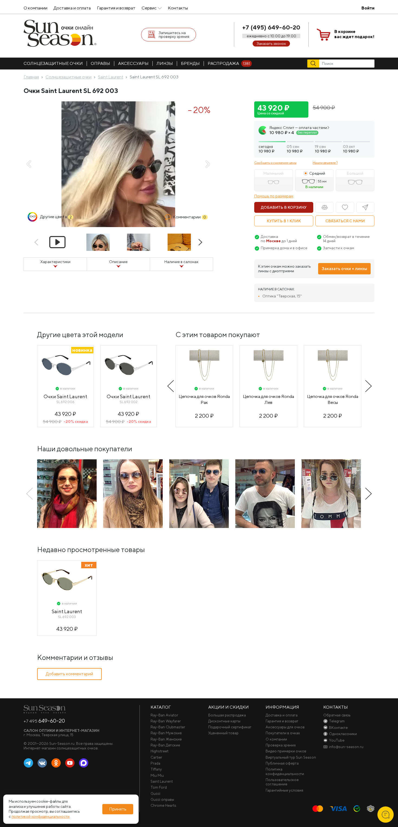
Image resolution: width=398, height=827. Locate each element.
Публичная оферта (282, 763)
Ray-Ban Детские (165, 745)
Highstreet (159, 751)
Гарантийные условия (284, 790)
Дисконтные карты (224, 721)
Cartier (156, 757)
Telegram (28, 763)
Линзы (164, 63)
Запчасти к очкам (338, 248)
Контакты (178, 8)
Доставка (269, 236)
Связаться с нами (345, 221)
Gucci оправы (162, 799)
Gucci (155, 793)
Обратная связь (337, 715)
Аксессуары (133, 63)
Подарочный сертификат (230, 727)
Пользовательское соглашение (282, 782)
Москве (273, 241)
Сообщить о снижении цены (275, 163)
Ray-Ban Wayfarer (166, 721)
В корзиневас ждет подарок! (354, 34)
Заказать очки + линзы (344, 268)
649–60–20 (44, 721)
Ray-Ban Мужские (166, 733)
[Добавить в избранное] (345, 207)
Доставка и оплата (72, 8)
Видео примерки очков (286, 751)
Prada (155, 763)
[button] (314, 139)
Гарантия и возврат (116, 8)
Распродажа (229, 63)
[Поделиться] (365, 207)
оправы (100, 63)
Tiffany (156, 769)
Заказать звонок (271, 43)
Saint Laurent (162, 781)
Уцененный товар (223, 733)
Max (84, 763)
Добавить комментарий (69, 673)
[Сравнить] (324, 207)
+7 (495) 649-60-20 (271, 27)
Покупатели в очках (283, 733)
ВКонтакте (42, 763)
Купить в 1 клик (284, 221)
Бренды (190, 63)
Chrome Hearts (163, 805)
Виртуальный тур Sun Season (291, 757)
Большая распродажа (227, 715)
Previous (29, 164)
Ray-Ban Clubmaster (168, 727)
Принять (117, 809)
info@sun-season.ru (346, 747)
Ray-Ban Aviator (164, 715)
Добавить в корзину (283, 207)
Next (207, 164)
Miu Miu (157, 775)
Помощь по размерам (273, 196)
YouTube (70, 763)
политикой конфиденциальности (41, 817)
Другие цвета (56, 216)
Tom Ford (159, 787)
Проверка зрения (281, 745)
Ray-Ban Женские (166, 739)
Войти (367, 8)
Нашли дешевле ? (325, 163)
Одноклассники (56, 763)
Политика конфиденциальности (285, 771)
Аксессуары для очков (285, 727)
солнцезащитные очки (53, 63)
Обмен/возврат (337, 236)
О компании (35, 8)
